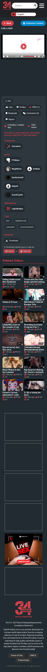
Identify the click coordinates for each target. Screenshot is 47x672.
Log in (10, 251)
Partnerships (23, 660)
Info (9, 101)
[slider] (10, 56)
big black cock (20, 221)
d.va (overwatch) (27, 227)
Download (13, 240)
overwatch (10, 227)
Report (11, 119)
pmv (8, 221)
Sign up (26, 251)
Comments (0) (32, 113)
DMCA (33, 655)
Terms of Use (17, 655)
